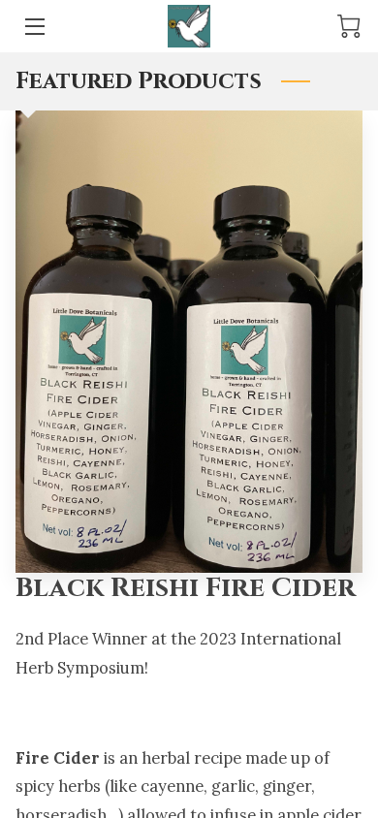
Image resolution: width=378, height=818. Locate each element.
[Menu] (33, 27)
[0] (349, 26)
